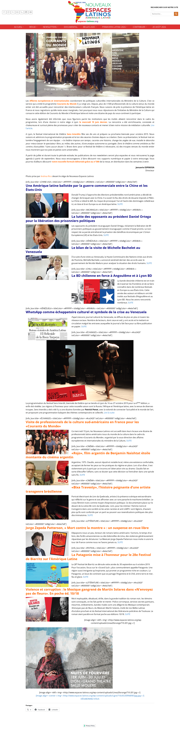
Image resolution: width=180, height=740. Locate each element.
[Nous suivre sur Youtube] (31, 12)
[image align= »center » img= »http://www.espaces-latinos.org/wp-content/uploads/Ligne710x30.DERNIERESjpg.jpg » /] (90, 695)
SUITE (120, 204)
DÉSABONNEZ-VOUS (90, 699)
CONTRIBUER (139, 27)
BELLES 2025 (89, 27)
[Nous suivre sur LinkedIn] (26, 12)
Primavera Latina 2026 (114, 27)
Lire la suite (109, 412)
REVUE (32, 27)
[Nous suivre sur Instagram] (8, 12)
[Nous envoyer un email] (17, 12)
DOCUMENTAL (71, 27)
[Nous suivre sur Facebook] (4, 12)
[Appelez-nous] (22, 12)
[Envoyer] (176, 14)
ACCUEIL (18, 27)
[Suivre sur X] (13, 12)
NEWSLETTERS (50, 27)
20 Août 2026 (159, 27)
